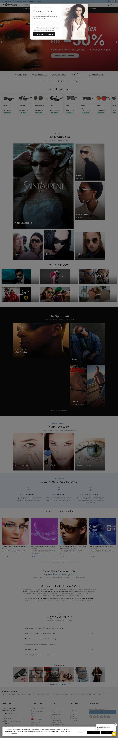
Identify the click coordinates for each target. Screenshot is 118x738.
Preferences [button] (14, 733)
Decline (93, 732)
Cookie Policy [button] (48, 731)
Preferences (80, 732)
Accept (107, 732)
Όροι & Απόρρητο (50, 30)
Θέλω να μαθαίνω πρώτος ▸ (44, 34)
